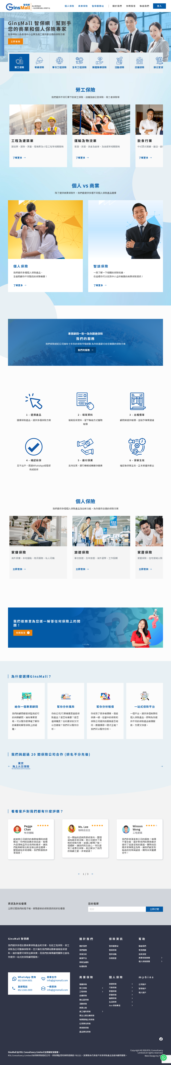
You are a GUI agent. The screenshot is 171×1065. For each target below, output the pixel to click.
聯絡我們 (144, 6)
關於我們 (117, 6)
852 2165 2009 (25, 989)
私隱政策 (83, 966)
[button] (159, 6)
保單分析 (83, 954)
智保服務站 (113, 946)
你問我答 (131, 6)
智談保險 (112, 950)
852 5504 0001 (25, 980)
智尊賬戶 (142, 988)
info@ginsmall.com (57, 980)
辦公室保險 (84, 999)
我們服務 (83, 950)
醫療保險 (112, 998)
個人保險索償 (144, 961)
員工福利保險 (85, 1011)
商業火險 (83, 1007)
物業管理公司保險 (86, 1019)
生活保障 (112, 1002)
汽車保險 (112, 987)
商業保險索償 (144, 958)
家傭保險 (112, 995)
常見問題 (142, 950)
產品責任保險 (85, 1031)
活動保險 (83, 1003)
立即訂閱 (154, 909)
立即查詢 (15, 41)
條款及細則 (84, 962)
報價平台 (83, 958)
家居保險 (112, 991)
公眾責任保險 (85, 1023)
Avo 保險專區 (114, 1005)
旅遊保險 (112, 984)
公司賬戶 (142, 984)
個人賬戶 (142, 992)
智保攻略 (112, 954)
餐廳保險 (83, 984)
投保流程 (142, 954)
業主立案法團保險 (86, 1015)
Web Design (150, 1055)
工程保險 (83, 991)
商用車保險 (84, 1027)
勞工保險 (83, 988)
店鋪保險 (83, 995)
